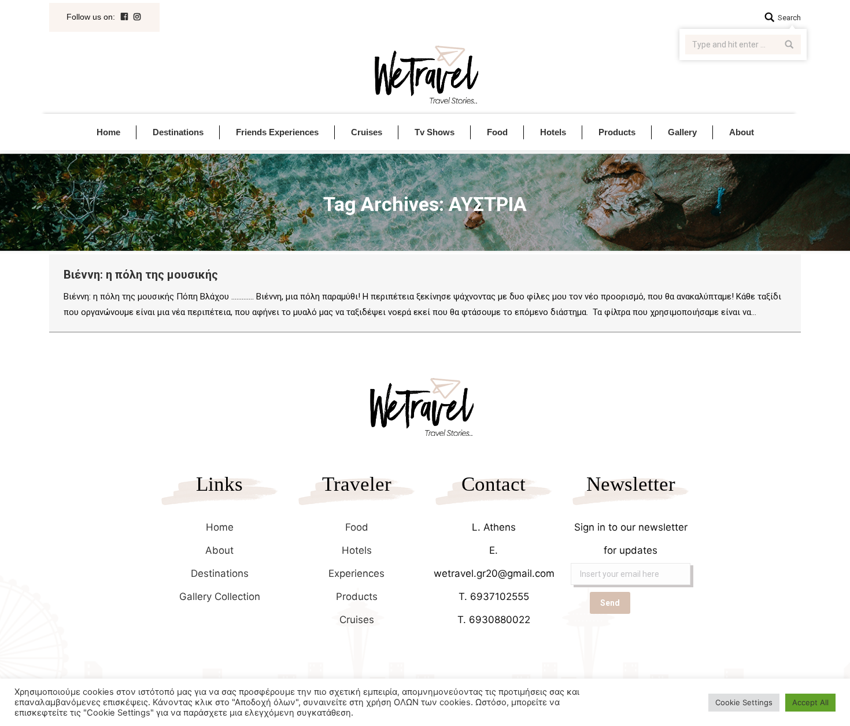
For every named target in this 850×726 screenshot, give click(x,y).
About (219, 550)
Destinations (220, 573)
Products (357, 596)
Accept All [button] (810, 702)
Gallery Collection (219, 596)
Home (220, 527)
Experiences (356, 573)
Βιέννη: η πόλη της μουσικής (141, 274)
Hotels (357, 550)
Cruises (356, 619)
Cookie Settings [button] (744, 702)
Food (356, 527)
